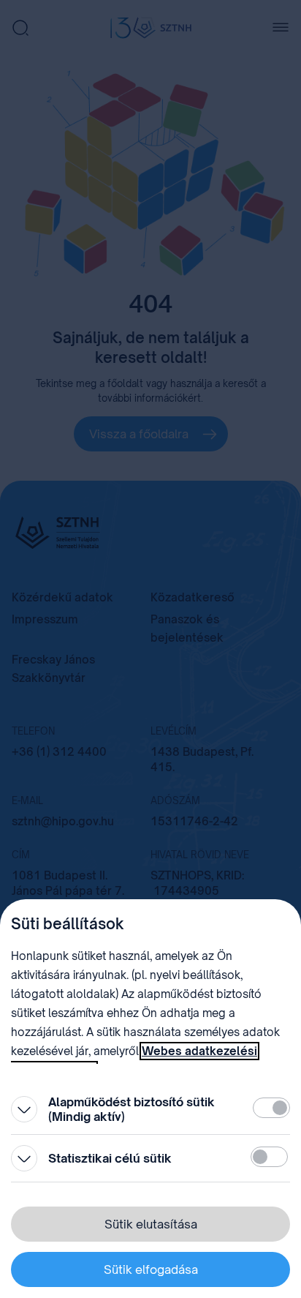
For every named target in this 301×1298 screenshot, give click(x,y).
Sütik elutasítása (150, 1224)
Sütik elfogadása (151, 1269)
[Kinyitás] (24, 1109)
